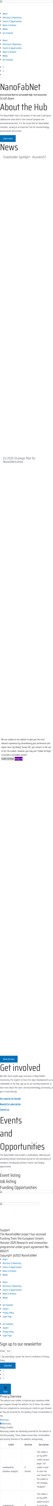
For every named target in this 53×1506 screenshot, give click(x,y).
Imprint (6, 1309)
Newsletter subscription (10, 1104)
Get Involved (8, 33)
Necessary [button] (4, 1420)
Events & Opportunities (12, 21)
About (5, 14)
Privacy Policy (8, 1313)
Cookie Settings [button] (7, 759)
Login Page (7, 1316)
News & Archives (9, 25)
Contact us (4, 1109)
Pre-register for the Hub (10, 1098)
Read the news (13, 160)
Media (5, 29)
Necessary (6, 1423)
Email (2, 1351)
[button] (9, 1059)
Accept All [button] (19, 759)
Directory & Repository (12, 17)
